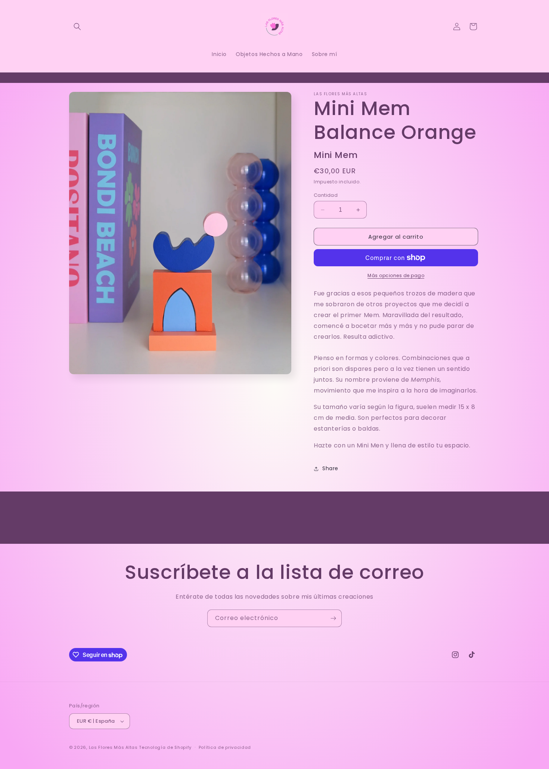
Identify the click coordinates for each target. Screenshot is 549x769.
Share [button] (330, 468)
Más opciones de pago (395, 275)
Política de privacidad (225, 747)
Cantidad (326, 195)
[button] (77, 26)
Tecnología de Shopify (165, 747)
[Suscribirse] (333, 618)
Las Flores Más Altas (113, 747)
